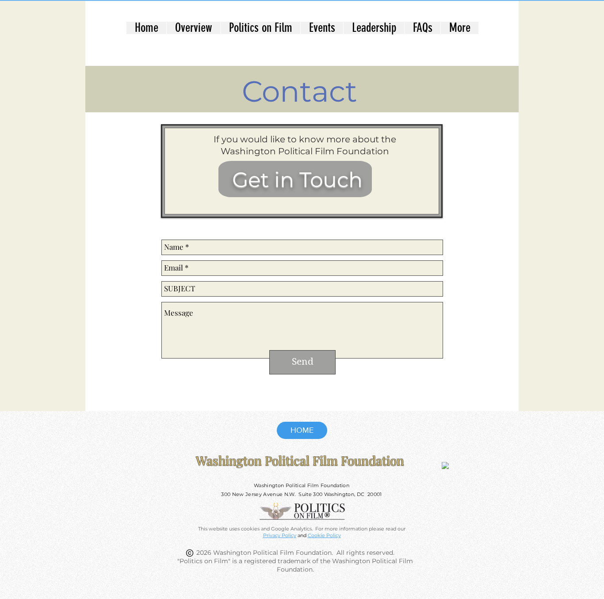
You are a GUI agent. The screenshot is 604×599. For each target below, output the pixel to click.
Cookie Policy (324, 535)
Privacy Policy (279, 535)
